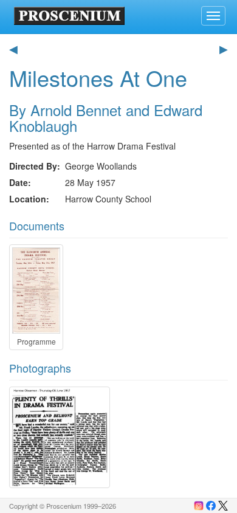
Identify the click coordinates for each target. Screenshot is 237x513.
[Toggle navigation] (213, 16)
